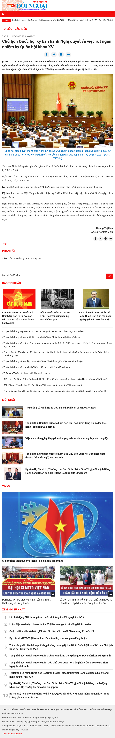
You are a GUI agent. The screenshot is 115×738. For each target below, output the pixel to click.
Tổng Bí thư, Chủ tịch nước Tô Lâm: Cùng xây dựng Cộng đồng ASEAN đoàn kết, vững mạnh (60, 655)
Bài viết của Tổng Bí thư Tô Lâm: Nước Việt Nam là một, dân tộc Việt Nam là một (43, 385)
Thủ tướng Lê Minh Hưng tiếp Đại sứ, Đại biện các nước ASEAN (60, 407)
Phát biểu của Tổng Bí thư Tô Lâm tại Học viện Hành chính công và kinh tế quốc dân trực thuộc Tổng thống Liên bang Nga (56, 354)
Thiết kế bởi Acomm (12, 733)
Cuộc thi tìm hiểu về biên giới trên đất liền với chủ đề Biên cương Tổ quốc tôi (51, 631)
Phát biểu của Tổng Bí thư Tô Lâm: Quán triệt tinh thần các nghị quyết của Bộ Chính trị (95, 316)
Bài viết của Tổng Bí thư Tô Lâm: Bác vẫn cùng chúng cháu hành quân (55, 316)
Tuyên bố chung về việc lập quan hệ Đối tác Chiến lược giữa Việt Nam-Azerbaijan (43, 361)
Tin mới (6, 20)
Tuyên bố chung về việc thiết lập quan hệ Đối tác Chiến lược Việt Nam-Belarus (42, 337)
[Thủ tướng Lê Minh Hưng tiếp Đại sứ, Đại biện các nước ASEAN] (12, 412)
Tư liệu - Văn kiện (14, 28)
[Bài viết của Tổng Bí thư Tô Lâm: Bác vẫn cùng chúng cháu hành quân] (57, 299)
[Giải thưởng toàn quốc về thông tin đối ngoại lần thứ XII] (57, 525)
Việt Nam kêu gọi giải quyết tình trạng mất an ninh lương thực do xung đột (66, 438)
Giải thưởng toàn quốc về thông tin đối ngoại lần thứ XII (32, 560)
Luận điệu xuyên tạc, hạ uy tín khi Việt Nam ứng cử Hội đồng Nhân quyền (50, 624)
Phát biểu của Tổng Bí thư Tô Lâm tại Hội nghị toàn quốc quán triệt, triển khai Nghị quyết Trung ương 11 (55, 391)
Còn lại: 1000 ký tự (11, 275)
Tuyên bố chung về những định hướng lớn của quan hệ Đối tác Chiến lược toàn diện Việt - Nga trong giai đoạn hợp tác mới (58, 345)
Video (6, 485)
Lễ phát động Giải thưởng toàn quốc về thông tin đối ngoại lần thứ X (46, 617)
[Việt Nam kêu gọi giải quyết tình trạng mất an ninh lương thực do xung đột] (12, 442)
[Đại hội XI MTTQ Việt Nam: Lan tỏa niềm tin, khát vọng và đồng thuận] (28, 581)
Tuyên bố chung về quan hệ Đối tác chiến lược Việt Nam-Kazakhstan (37, 367)
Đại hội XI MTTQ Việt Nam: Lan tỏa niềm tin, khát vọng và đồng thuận (48, 638)
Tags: (5, 243)
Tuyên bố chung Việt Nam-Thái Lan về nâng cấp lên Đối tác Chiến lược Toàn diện (44, 331)
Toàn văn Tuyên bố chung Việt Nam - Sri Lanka (27, 373)
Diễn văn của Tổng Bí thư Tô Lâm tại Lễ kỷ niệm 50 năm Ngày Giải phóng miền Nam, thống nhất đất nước (56, 379)
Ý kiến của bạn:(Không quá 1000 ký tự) (21, 258)
